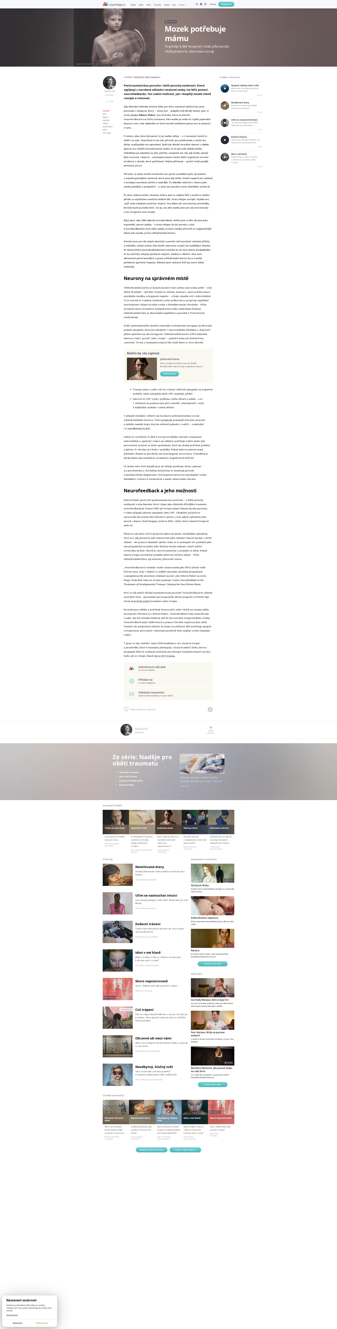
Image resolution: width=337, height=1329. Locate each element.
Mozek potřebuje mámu (131, 780)
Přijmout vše (42, 1323)
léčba (105, 124)
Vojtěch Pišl (109, 91)
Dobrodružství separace (204, 917)
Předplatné (226, 4)
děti (104, 114)
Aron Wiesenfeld (87, 64)
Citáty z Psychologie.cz (185, 1150)
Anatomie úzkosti (219, 828)
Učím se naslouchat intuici (244, 120)
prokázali (167, 419)
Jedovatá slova (169, 359)
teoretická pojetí (140, 601)
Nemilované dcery (240, 102)
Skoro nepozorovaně (151, 981)
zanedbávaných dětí (138, 428)
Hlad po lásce (191, 828)
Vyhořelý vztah (139, 828)
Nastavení (17, 1323)
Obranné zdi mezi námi (153, 1038)
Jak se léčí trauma (164, 655)
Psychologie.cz (114, 4)
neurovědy (108, 127)
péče (105, 130)
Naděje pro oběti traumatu (147, 77)
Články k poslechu (230, 77)
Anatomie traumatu (129, 772)
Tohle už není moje (115, 828)
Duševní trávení (239, 137)
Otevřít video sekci (212, 1084)
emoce (105, 117)
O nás (181, 5)
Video (148, 5)
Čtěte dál (108, 859)
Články (133, 5)
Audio (141, 5)
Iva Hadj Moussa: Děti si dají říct (210, 999)
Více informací (12, 1315)
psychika (107, 133)
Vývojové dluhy (200, 885)
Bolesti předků (126, 784)
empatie (106, 120)
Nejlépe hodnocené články (152, 1150)
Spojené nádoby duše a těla (245, 85)
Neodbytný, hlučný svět (154, 1067)
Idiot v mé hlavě (239, 154)
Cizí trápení (144, 1009)
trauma (106, 111)
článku (134, 114)
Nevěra (195, 950)
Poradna (157, 5)
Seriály (166, 5)
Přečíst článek (169, 374)
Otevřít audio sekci (212, 964)
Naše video (196, 974)
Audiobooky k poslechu (204, 859)
